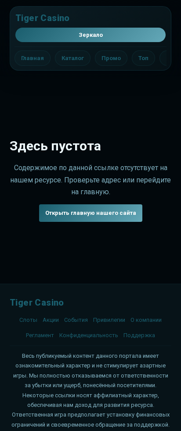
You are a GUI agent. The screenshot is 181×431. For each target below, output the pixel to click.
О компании (146, 320)
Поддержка (139, 335)
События (76, 320)
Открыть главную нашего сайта (90, 213)
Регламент (40, 335)
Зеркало (91, 35)
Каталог (73, 58)
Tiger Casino (42, 18)
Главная (32, 58)
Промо (111, 58)
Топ (143, 58)
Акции (51, 320)
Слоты (28, 320)
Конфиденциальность (88, 335)
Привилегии (109, 320)
